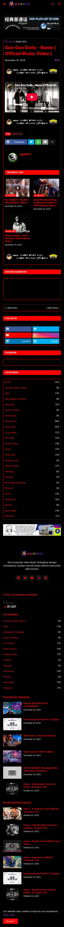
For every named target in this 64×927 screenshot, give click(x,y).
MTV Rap (32, 438)
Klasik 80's (32, 421)
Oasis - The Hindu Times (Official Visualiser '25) (40, 810)
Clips (32, 393)
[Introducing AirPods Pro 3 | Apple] (12, 724)
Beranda (9, 41)
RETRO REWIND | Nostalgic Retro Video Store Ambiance (40, 769)
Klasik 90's (21, 41)
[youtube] (18, 335)
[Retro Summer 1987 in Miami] (12, 756)
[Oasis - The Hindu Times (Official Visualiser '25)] (12, 813)
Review (32, 505)
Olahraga (32, 471)
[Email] (45, 142)
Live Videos (32, 432)
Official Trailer (32, 465)
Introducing (32, 415)
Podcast (32, 488)
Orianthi (32, 477)
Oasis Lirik (32, 454)
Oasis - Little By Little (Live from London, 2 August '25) (40, 826)
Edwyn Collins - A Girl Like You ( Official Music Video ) (17, 238)
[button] (4, 4)
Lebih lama (51, 307)
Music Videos (32, 443)
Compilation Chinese (32, 398)
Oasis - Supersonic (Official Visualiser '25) (38, 858)
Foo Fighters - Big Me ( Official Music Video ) (17, 201)
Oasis (32, 449)
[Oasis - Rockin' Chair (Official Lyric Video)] (12, 846)
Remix (32, 493)
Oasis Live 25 (32, 460)
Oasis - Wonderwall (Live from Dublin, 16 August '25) (39, 785)
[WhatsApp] (38, 142)
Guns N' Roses (32, 410)
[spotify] (45, 578)
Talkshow (32, 516)
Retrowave (32, 499)
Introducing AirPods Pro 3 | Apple (41, 719)
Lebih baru (12, 307)
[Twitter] (31, 142)
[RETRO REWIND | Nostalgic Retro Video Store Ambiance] (12, 772)
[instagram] (45, 335)
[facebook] (18, 329)
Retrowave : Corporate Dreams (39, 735)
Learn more (9, 914)
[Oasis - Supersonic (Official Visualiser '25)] (12, 862)
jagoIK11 (25, 154)
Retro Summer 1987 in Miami (38, 751)
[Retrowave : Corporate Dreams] (12, 740)
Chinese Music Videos (32, 387)
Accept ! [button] (10, 921)
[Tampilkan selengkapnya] (52, 142)
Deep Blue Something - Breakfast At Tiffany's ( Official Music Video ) (46, 202)
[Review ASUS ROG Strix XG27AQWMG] (12, 708)
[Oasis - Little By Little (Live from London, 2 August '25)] (12, 830)
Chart (32, 382)
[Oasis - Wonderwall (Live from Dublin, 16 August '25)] (12, 789)
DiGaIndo (32, 404)
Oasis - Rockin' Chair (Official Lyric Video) (41, 842)
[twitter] (45, 329)
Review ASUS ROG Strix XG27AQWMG (35, 704)
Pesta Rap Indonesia (32, 482)
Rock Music (32, 510)
